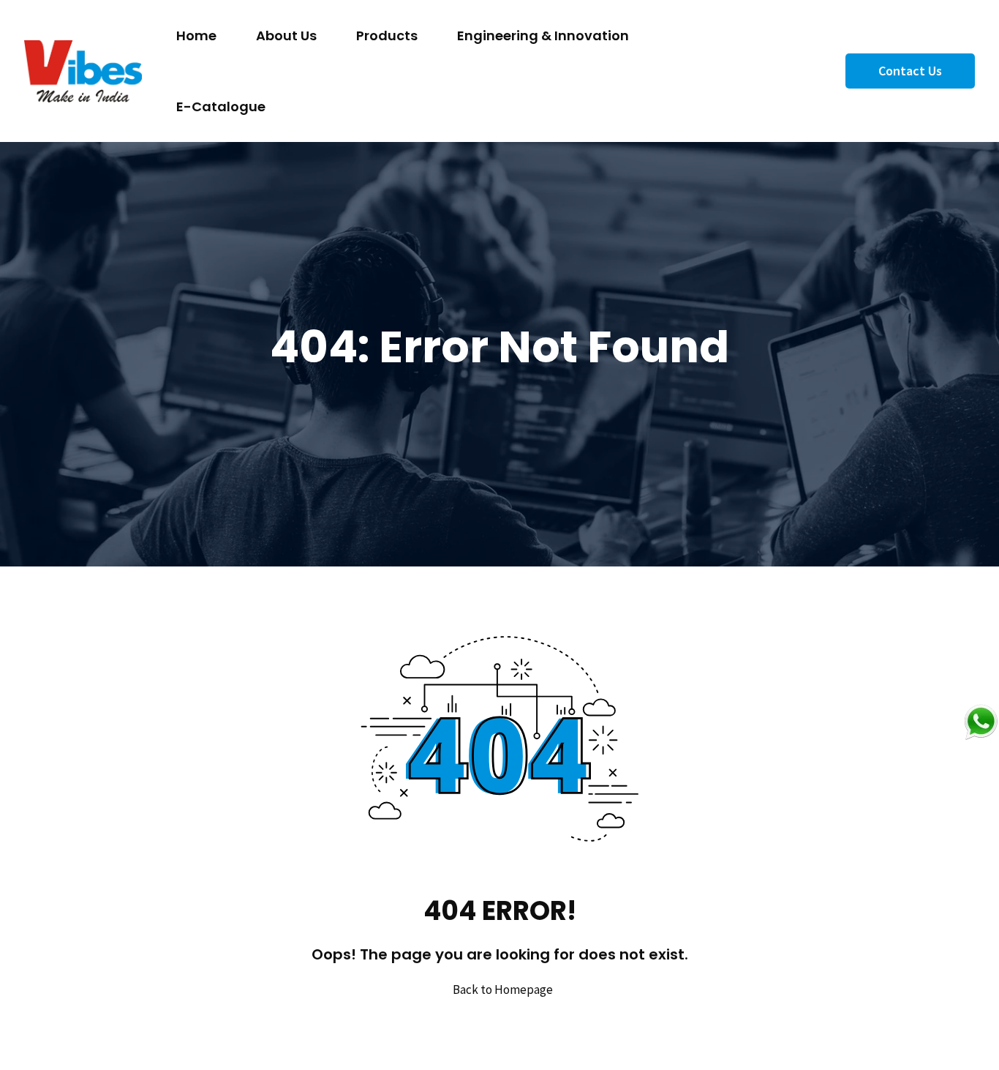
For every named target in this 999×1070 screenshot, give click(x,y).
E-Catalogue (220, 106)
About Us (286, 35)
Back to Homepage (503, 989)
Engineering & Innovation (543, 35)
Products (387, 35)
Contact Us (910, 70)
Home (196, 35)
